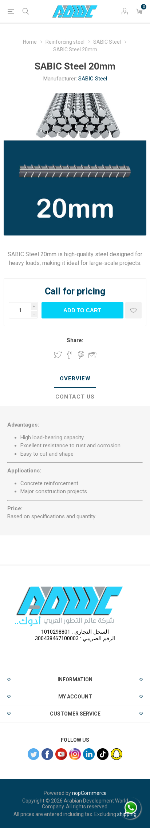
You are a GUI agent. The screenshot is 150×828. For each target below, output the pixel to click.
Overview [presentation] (75, 378)
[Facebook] (47, 754)
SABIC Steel (92, 78)
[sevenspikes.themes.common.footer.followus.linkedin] (89, 754)
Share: (75, 340)
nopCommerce (89, 793)
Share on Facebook (70, 355)
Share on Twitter (58, 355)
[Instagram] (75, 754)
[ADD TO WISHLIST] (133, 310)
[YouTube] (61, 754)
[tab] (75, 379)
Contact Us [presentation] (75, 396)
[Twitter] (33, 754)
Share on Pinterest (81, 355)
